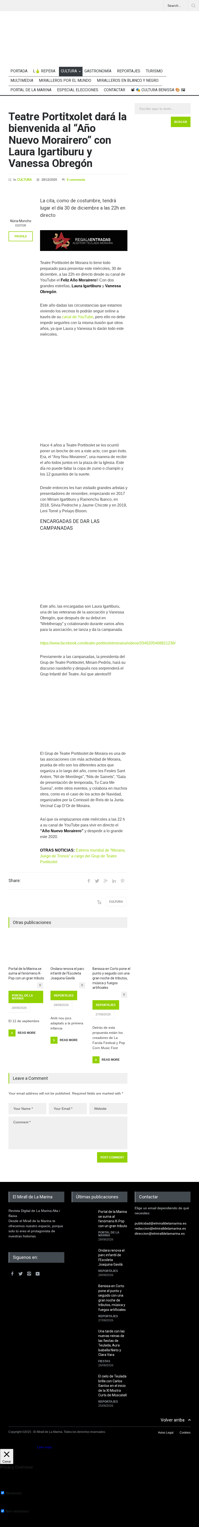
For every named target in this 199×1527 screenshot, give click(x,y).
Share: (14, 880)
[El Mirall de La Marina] (99, 48)
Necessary (14, 1493)
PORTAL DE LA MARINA (30, 90)
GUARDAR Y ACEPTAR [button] (18, 1525)
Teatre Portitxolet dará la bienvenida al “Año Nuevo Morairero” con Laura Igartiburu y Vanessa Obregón (67, 140)
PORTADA (18, 71)
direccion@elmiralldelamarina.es (160, 1233)
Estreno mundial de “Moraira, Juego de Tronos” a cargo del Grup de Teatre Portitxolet (82, 856)
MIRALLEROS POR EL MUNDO (65, 80)
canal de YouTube (77, 317)
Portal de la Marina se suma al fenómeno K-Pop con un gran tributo (26, 973)
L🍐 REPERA (44, 71)
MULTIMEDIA (21, 80)
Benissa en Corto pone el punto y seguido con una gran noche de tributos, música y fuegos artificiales (111, 978)
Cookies (185, 1432)
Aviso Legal (166, 1432)
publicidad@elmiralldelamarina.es (160, 1223)
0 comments (76, 179)
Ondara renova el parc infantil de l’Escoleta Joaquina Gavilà (67, 973)
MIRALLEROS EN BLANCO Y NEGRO (127, 80)
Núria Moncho (20, 221)
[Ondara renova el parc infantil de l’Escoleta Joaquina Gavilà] (67, 950)
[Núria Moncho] (20, 204)
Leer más (44, 1447)
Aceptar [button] (30, 1447)
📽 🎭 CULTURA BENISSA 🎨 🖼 (158, 90)
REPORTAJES (128, 71)
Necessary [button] (8, 1489)
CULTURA (69, 71)
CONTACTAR (114, 90)
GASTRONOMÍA (97, 71)
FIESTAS (104, 1361)
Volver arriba (172, 1419)
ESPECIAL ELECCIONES (77, 90)
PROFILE (21, 236)
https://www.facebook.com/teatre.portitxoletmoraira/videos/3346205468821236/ (107, 643)
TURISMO (154, 71)
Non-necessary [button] (11, 1507)
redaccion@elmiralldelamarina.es (160, 1228)
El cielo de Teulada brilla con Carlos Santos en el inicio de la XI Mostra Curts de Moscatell (112, 1385)
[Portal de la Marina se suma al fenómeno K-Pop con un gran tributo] (25, 950)
